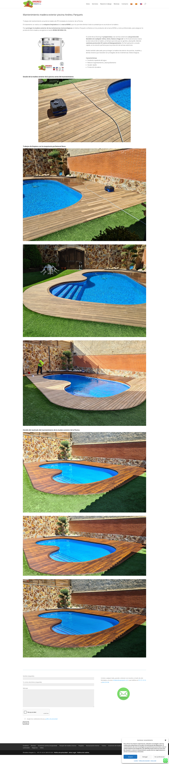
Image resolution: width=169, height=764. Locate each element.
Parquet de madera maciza (67, 745)
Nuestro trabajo (106, 4)
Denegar (145, 757)
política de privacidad (51, 719)
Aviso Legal (153, 760)
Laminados (26, 748)
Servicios (95, 4)
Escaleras (26, 745)
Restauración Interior (92, 745)
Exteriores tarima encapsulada (47, 745)
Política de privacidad (144, 760)
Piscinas (33, 745)
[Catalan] (136, 5)
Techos (104, 745)
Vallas (42, 748)
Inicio (88, 4)
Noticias (116, 4)
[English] (141, 5)
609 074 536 (105, 682)
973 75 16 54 (142, 680)
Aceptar (130, 757)
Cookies (136, 760)
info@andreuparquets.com (120, 680)
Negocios (35, 748)
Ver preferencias (159, 757)
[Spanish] (131, 5)
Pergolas (81, 745)
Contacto (125, 4)
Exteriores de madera (115, 745)
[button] (165, 740)
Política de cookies (83, 752)
